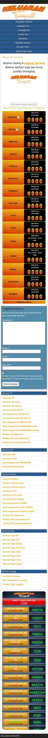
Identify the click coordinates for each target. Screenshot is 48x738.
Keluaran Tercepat (12, 57)
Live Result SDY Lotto (12, 495)
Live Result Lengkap (11, 576)
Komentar (8, 320)
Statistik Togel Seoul (12, 556)
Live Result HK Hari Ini (16, 414)
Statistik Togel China (12, 560)
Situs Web (6, 365)
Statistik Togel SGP (11, 539)
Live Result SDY (13, 499)
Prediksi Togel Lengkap (13, 584)
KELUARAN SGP (24, 30)
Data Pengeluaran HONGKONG (21, 430)
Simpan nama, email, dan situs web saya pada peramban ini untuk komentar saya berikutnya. (23, 377)
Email (5, 356)
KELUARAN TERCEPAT (24, 22)
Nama (5, 348)
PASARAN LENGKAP (23, 43)
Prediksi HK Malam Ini (16, 442)
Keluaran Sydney (10, 479)
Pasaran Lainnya (24, 302)
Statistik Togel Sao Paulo (14, 547)
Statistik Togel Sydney (24, 51)
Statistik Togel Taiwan (12, 564)
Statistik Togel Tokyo (12, 551)
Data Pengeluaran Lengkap (15, 580)
